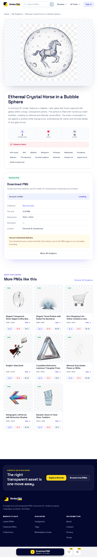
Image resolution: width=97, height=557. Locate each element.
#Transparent (26, 157)
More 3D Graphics (48, 253)
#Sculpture (81, 152)
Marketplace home (43, 532)
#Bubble (33, 152)
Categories (40, 521)
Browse (60, 4)
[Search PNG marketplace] (52, 4)
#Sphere (13, 157)
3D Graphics (17, 14)
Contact (70, 527)
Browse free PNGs (78, 478)
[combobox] (38, 4)
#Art (24, 152)
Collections (8, 532)
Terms (69, 537)
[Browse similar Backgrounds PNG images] (58, 387)
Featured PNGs (10, 527)
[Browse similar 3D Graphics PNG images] (28, 289)
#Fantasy (56, 152)
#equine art (68, 157)
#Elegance (45, 152)
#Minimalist (68, 152)
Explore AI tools (56, 478)
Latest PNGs (8, 521)
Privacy (69, 532)
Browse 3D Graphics (84, 280)
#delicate (56, 157)
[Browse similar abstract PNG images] (89, 338)
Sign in (89, 4)
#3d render (14, 152)
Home (6, 14)
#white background (17, 162)
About (68, 521)
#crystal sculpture (42, 157)
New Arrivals (28, 206)
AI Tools (74, 4)
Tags (37, 527)
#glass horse (82, 157)
